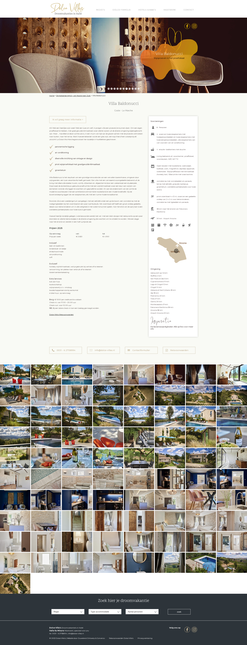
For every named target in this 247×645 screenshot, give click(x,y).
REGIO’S (100, 10)
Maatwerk (170, 10)
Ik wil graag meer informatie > (67, 119)
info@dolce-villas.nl (105, 350)
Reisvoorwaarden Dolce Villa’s (121, 638)
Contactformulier (141, 350)
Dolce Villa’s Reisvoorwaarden (61, 314)
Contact (189, 10)
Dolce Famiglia (122, 10)
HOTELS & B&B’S (147, 10)
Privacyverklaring (145, 638)
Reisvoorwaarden (179, 350)
